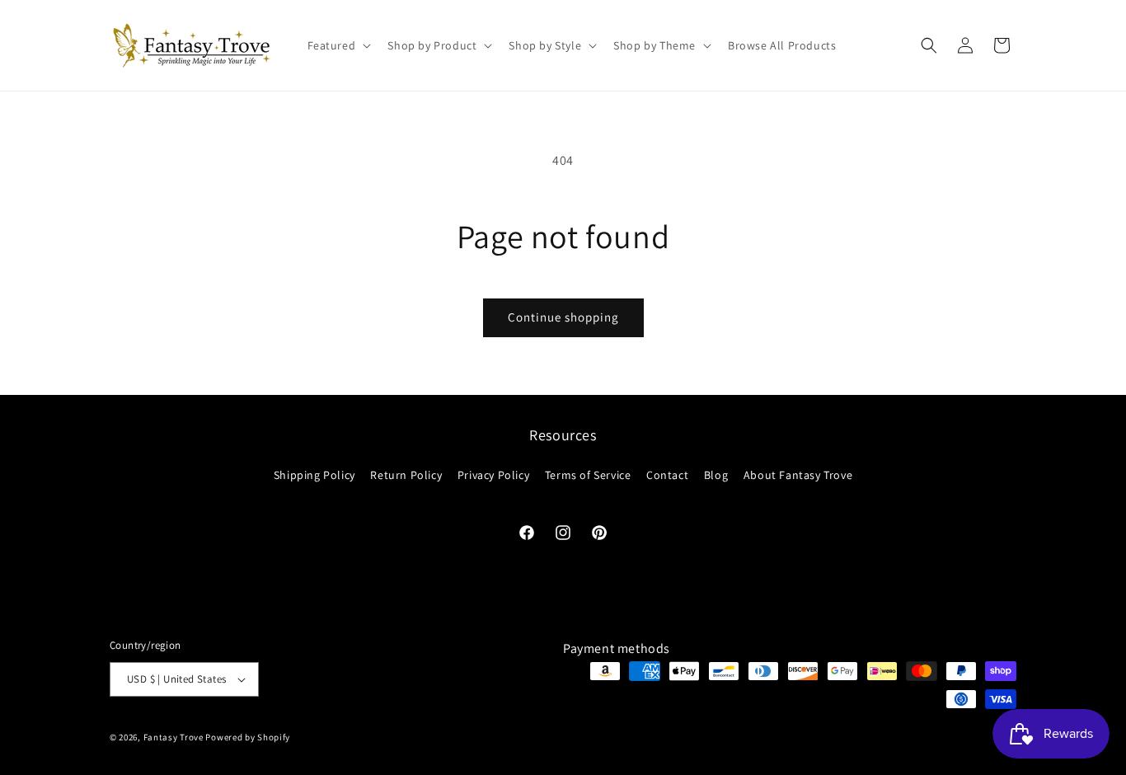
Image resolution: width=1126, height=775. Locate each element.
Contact (667, 474)
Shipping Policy (314, 474)
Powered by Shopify (247, 737)
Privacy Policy (493, 474)
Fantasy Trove (173, 737)
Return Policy (406, 474)
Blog (716, 474)
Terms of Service (588, 474)
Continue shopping (563, 317)
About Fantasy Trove (798, 474)
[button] (338, 45)
